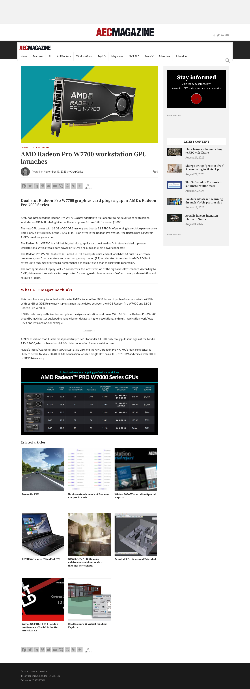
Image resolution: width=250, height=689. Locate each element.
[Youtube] (227, 35)
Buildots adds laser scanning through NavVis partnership (204, 200)
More (148, 56)
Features (38, 56)
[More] (80, 186)
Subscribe (181, 56)
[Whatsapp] (67, 186)
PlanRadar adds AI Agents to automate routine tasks (203, 184)
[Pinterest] (42, 186)
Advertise (164, 56)
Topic (101, 56)
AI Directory (64, 56)
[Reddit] (48, 186)
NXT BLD (134, 56)
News (24, 56)
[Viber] (61, 186)
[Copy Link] (73, 186)
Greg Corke (76, 171)
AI (49, 56)
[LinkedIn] (222, 35)
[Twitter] (218, 35)
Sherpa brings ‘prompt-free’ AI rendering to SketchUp (204, 167)
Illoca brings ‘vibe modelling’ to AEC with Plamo (204, 151)
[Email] (55, 186)
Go (196, 99)
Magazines (117, 56)
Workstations (84, 56)
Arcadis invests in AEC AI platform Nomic (201, 217)
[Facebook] (214, 35)
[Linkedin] (36, 186)
